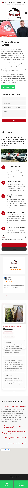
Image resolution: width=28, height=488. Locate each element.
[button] (26, 237)
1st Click (16, 478)
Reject (14, 249)
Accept (14, 244)
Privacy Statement (17, 252)
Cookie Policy (9, 252)
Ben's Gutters (14, 267)
